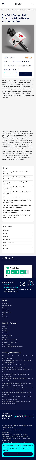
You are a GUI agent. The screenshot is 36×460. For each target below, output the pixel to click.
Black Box (5, 326)
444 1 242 (7, 285)
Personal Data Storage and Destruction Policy (15, 434)
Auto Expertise (25, 425)
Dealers (5, 236)
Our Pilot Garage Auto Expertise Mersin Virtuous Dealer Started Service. (17, 216)
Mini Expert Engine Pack (9, 342)
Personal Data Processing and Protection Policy (15, 436)
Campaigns (6, 239)
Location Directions (10, 74)
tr (3, 4)
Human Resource (8, 242)
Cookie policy (6, 432)
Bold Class (5, 333)
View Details (25, 74)
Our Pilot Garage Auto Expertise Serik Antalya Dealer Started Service (16, 178)
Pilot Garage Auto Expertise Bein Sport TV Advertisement (15, 183)
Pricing (5, 233)
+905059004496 (11, 66)
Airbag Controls (6, 344)
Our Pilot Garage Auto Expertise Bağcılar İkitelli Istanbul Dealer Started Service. (17, 206)
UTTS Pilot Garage (8, 427)
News (17, 10)
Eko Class (5, 337)
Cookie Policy (26, 448)
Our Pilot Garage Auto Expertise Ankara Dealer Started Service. (16, 193)
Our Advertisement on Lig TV (11, 197)
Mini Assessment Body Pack (10, 340)
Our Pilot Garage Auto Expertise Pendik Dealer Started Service (16, 173)
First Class (5, 328)
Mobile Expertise (7, 335)
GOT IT (18, 454)
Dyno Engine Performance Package (12, 346)
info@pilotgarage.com (11, 287)
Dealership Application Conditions (12, 430)
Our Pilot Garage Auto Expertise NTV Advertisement (13, 188)
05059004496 (15, 69)
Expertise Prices (7, 305)
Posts (4, 245)
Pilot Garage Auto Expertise (7, 10)
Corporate (6, 230)
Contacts (5, 248)
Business (5, 330)
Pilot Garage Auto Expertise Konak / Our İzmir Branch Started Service (16, 211)
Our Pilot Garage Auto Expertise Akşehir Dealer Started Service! (17, 201)
